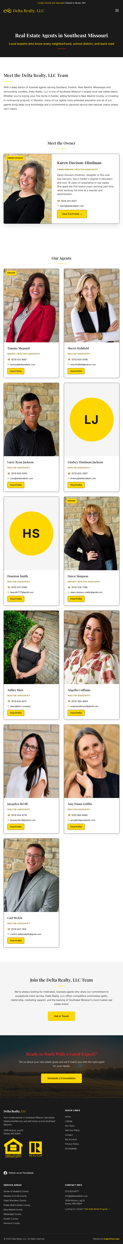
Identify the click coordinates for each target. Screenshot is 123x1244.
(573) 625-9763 (17, 473)
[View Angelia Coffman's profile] (91, 647)
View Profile (16, 371)
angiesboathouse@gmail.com (83, 706)
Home (68, 1116)
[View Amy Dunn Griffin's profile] (91, 761)
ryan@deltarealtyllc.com (20, 478)
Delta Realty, (15, 1111)
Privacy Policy (72, 1144)
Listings (68, 1121)
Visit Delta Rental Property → (97, 1209)
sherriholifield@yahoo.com (82, 364)
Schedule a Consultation (61, 1078)
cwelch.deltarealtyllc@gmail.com (24, 933)
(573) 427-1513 (16, 929)
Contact (69, 1135)
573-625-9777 (72, 1191)
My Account (71, 1139)
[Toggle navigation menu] (117, 10)
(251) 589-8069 (77, 815)
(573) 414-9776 (17, 815)
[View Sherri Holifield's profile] (91, 305)
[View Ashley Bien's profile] (31, 647)
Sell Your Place (72, 1130)
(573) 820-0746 (78, 359)
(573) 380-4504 (78, 701)
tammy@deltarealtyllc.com (21, 364)
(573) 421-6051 (17, 359)
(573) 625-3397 (78, 473)
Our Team (70, 1126)
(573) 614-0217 (17, 701)
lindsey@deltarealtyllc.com (82, 478)
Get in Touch (61, 1016)
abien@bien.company (19, 706)
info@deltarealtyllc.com (76, 1196)
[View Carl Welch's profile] (31, 875)
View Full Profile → (72, 214)
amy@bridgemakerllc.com (81, 820)
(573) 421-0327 (67, 200)
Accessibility (71, 1148)
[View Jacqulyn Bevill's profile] (31, 761)
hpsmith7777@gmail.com (20, 592)
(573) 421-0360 (17, 587)
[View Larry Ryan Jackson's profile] (31, 419)
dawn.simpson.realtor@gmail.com (85, 592)
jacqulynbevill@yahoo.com (21, 820)
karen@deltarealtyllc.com (70, 205)
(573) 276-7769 (77, 587)
